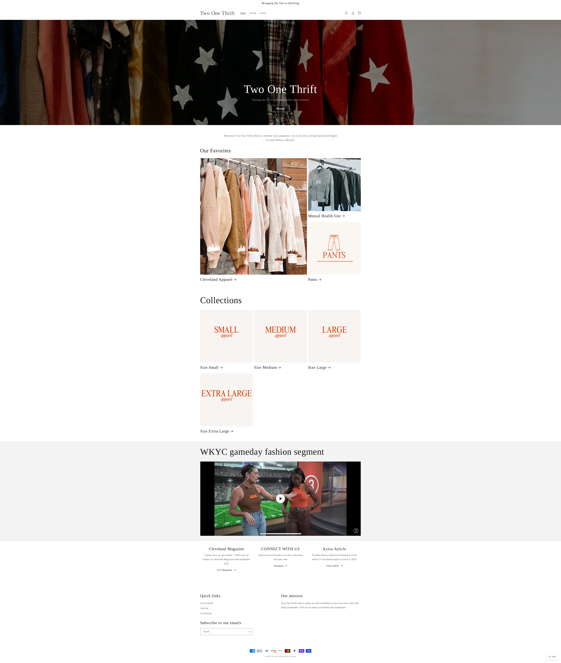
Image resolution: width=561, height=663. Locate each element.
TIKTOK (204, 608)
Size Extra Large (214, 431)
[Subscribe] (249, 631)
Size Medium (265, 367)
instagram (278, 566)
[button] (346, 13)
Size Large (317, 367)
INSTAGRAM (206, 603)
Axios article (332, 566)
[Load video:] (280, 499)
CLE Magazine (224, 570)
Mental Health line (324, 216)
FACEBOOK (206, 613)
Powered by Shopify (289, 656)
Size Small (209, 367)
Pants (313, 279)
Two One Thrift (276, 656)
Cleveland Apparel (216, 279)
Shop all (280, 108)
